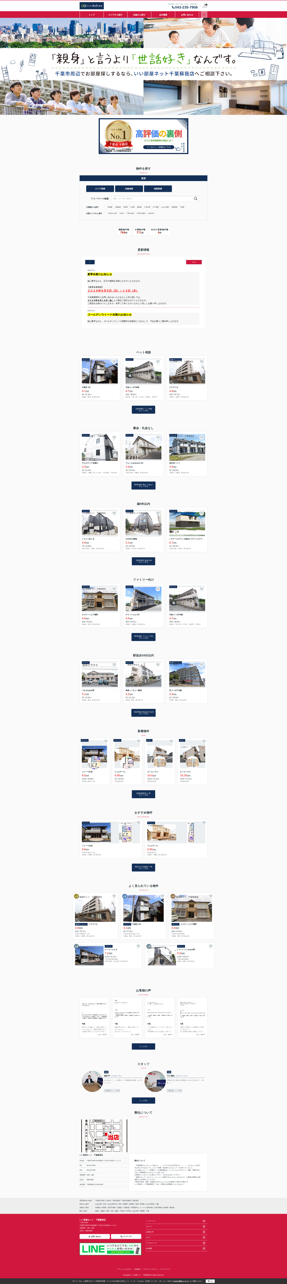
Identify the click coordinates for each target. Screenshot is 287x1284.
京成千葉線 (158, 1207)
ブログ (148, 1237)
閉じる (210, 1281)
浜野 (107, 1211)
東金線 (172, 1207)
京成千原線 (112, 1207)
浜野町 (131, 1204)
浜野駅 (125, 207)
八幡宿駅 (118, 207)
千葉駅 (182, 207)
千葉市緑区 (130, 213)
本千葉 (128, 1211)
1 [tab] (89, 262)
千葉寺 (122, 1211)
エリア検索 (100, 189)
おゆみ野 (98, 1204)
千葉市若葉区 (141, 213)
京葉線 (119, 1207)
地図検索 (158, 189)
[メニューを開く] (204, 14)
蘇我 (96, 1211)
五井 (105, 1204)
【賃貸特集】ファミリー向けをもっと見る (143, 637)
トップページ (150, 1221)
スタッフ (149, 1226)
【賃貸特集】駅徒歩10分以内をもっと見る (143, 712)
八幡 (157, 1204)
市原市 (121, 213)
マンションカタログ (124, 1269)
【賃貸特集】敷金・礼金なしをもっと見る (143, 485)
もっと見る (143, 1100)
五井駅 (132, 207)
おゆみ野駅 (165, 207)
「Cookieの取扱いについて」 (181, 1281)
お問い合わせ (187, 15)
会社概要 (163, 15)
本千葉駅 (156, 207)
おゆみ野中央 (112, 1204)
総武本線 (149, 1207)
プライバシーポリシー (151, 1269)
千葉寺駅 (147, 207)
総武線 (166, 1207)
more (194, 262)
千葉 (147, 1211)
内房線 (97, 1207)
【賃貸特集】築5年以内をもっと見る (143, 561)
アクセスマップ (151, 1243)
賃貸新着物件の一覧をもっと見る (143, 794)
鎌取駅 (139, 207)
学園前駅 (174, 207)
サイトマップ (166, 1269)
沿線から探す (139, 15)
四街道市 (151, 213)
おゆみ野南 (150, 1204)
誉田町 (125, 1204)
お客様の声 (150, 1232)
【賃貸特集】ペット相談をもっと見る (143, 409)
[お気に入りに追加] (114, 361)
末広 (120, 1204)
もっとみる (143, 1046)
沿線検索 (129, 189)
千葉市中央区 (112, 213)
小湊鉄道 (126, 1207)
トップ (92, 15)
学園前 (142, 1211)
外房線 (104, 1207)
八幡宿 (102, 1211)
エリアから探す (115, 15)
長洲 (137, 1204)
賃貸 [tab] (143, 178)
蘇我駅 (110, 207)
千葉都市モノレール (138, 1207)
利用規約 (137, 1269)
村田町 (142, 1204)
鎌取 (116, 1211)
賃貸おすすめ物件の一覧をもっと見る (143, 867)
